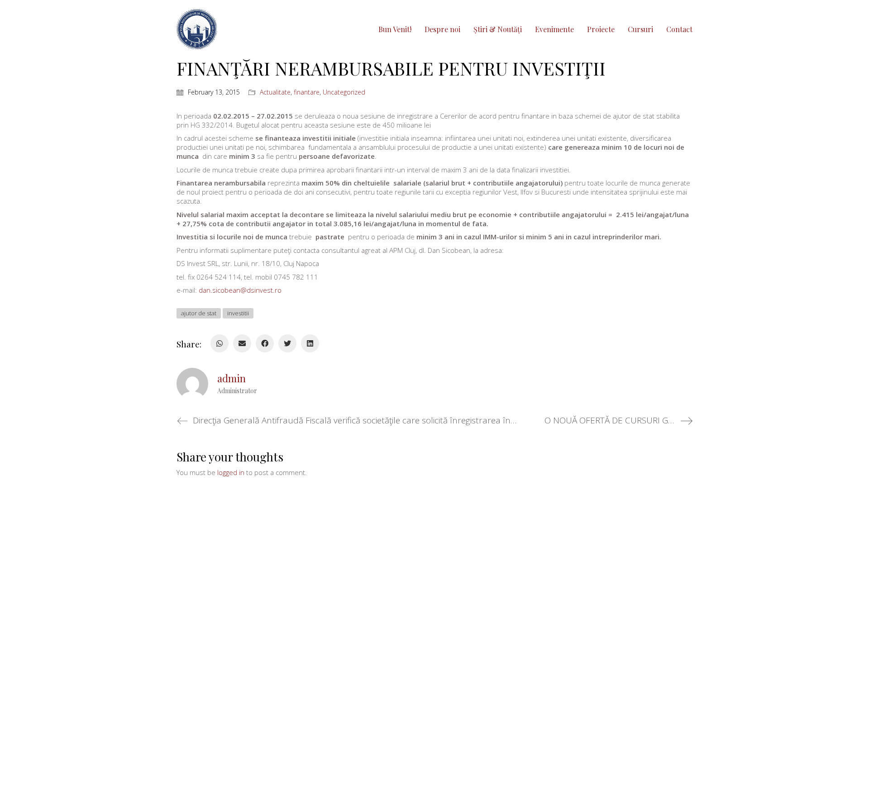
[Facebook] (265, 343)
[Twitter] (287, 343)
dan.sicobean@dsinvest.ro (240, 290)
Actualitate (275, 92)
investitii (238, 313)
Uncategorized (344, 92)
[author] (192, 383)
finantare (307, 92)
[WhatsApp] (219, 343)
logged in (230, 472)
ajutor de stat (198, 313)
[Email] (242, 343)
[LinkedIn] (310, 343)
